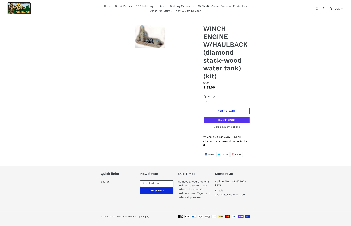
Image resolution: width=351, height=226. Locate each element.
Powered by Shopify (138, 216)
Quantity (209, 96)
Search (105, 181)
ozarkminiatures (118, 216)
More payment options (227, 126)
